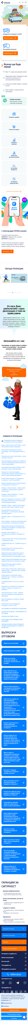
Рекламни (6, 1006)
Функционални (7, 1003)
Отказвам (14, 1018)
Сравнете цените (8, 38)
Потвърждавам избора (14, 1014)
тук (10, 1000)
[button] (8, 292)
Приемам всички (14, 1010)
